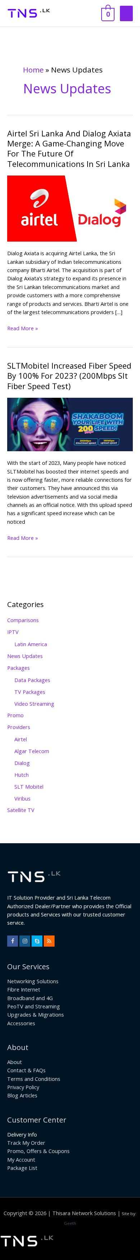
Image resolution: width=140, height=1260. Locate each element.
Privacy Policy (23, 1087)
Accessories (21, 1023)
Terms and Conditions (33, 1078)
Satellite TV (20, 809)
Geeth (70, 1223)
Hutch (21, 774)
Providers (18, 727)
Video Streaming (34, 703)
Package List (22, 1167)
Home (33, 70)
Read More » (22, 328)
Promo (15, 715)
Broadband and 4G (30, 998)
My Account (21, 1159)
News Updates (25, 655)
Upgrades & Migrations (35, 1014)
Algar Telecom (31, 751)
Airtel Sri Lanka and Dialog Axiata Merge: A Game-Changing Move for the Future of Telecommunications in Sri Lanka (69, 148)
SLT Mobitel (28, 786)
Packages (18, 667)
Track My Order (26, 1142)
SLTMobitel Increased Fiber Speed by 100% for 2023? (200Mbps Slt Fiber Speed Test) (69, 375)
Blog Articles (22, 1095)
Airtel (20, 739)
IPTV (13, 631)
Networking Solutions (33, 981)
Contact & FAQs (26, 1070)
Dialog (22, 762)
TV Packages (29, 691)
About (14, 1061)
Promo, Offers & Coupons (38, 1150)
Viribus (22, 798)
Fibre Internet (23, 989)
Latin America (30, 644)
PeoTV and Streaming (33, 1006)
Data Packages (32, 679)
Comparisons (23, 620)
